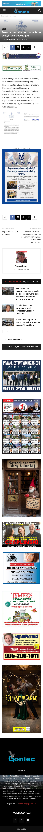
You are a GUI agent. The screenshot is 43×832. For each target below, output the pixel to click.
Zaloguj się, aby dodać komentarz (21, 347)
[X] (17, 47)
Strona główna (6, 16)
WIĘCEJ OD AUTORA (30, 281)
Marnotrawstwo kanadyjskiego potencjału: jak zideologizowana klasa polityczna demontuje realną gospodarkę (28, 294)
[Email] (28, 47)
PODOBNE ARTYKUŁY (13, 281)
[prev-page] (3, 331)
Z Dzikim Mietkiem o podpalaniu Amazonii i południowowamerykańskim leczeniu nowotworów (31, 237)
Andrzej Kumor (10, 39)
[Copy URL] (23, 47)
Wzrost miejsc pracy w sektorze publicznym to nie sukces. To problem (28, 322)
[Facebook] (12, 47)
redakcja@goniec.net (27, 804)
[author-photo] (21, 263)
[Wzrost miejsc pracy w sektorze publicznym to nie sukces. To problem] (8, 322)
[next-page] (7, 331)
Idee (14, 16)
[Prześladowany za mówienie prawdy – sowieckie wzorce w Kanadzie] (8, 308)
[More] (34, 47)
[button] (4, 10)
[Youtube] (28, 820)
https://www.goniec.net (21, 269)
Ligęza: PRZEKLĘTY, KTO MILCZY (10, 233)
